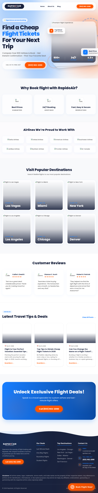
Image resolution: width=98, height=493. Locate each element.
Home (42, 6)
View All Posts (89, 317)
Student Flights (41, 460)
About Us (51, 6)
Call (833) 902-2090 (49, 409)
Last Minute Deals (42, 449)
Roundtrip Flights (42, 457)
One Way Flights (42, 453)
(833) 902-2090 (85, 6)
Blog (58, 6)
